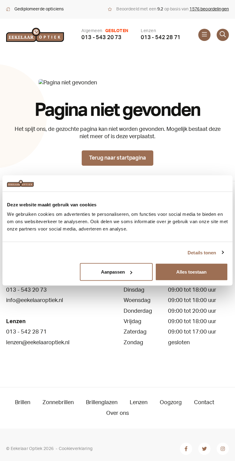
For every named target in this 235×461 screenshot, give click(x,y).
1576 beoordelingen (209, 9)
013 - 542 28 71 (161, 37)
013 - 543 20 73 (101, 37)
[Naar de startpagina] (35, 35)
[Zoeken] (223, 35)
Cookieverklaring (75, 449)
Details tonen (202, 252)
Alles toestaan (191, 272)
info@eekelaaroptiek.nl (34, 300)
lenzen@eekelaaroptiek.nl (37, 342)
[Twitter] (204, 449)
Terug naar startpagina (117, 158)
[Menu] (204, 35)
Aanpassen (113, 272)
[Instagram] (223, 449)
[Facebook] (186, 449)
